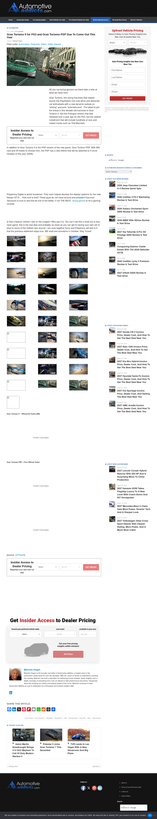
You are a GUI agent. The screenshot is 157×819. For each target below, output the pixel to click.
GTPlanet (19, 554)
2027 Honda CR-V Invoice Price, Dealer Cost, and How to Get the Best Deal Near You (133, 335)
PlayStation (49, 718)
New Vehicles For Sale (57, 20)
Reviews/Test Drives (119, 20)
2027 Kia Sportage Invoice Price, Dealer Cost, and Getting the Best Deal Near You (133, 393)
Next (97, 742)
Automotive (23, 44)
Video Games (54, 44)
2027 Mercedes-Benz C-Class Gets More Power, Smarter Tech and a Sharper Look (133, 509)
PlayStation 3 (58, 718)
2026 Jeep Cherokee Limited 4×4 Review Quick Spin (132, 187)
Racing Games (73, 718)
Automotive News (23, 20)
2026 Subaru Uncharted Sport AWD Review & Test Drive (132, 210)
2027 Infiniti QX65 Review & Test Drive (131, 274)
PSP (65, 718)
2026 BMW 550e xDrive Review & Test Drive (133, 222)
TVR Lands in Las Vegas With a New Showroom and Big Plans (78, 748)
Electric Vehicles (136, 20)
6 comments (19, 31)
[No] (154, 815)
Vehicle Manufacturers (101, 20)
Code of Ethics (126, 796)
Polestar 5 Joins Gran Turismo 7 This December (50, 747)
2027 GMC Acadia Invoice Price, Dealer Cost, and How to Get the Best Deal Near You (133, 408)
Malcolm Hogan (17, 41)
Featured (35, 44)
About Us (124, 783)
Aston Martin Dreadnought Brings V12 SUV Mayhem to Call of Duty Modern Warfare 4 (23, 750)
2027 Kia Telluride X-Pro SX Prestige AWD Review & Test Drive (132, 235)
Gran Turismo (29, 718)
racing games (78, 200)
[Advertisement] (103, 8)
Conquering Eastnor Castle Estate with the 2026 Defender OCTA (133, 249)
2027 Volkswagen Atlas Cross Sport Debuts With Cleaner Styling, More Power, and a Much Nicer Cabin (132, 525)
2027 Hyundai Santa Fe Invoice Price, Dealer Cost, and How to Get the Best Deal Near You (133, 379)
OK (150, 815)
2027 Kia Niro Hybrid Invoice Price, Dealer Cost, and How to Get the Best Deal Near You (133, 364)
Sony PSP (82, 718)
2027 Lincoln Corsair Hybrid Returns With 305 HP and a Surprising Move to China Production (131, 475)
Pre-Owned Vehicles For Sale (79, 20)
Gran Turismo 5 (39, 718)
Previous (11, 742)
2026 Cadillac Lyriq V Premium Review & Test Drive (133, 263)
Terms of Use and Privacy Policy (131, 787)
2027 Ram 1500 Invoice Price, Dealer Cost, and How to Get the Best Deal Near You (132, 349)
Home (11, 20)
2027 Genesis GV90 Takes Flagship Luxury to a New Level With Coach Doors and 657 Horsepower (132, 493)
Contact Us (124, 791)
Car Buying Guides (39, 20)
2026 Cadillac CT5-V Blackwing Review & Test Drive (133, 198)
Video (43, 44)
